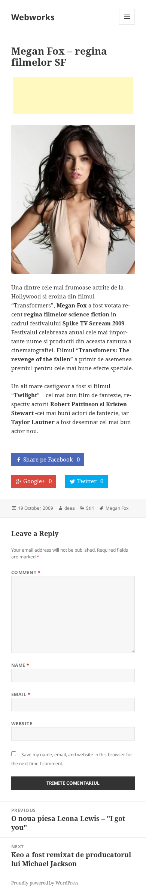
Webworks (33, 16)
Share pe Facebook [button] (51, 459)
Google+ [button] (37, 481)
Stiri (90, 508)
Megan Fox (117, 508)
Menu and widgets (127, 24)
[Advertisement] (73, 95)
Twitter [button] (90, 481)
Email (20, 694)
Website (21, 723)
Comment (25, 572)
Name (20, 665)
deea (69, 508)
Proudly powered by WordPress (44, 883)
